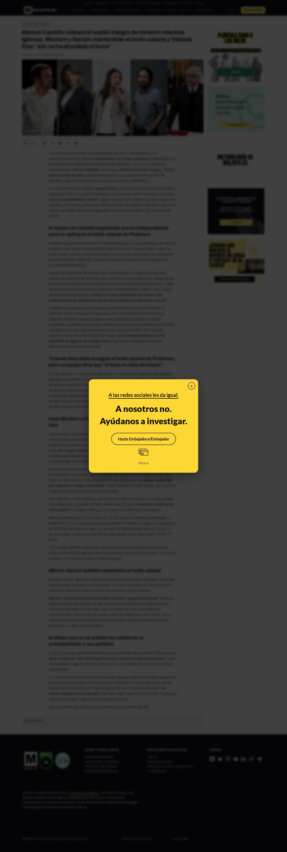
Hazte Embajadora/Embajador (143, 439)
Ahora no (143, 462)
